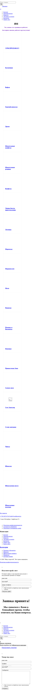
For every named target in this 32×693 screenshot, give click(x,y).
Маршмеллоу (9, 269)
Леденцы (8, 229)
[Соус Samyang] (10, 404)
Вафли (7, 87)
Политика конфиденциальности (12, 525)
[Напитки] (10, 304)
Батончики (9, 68)
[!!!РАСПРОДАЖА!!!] (10, 45)
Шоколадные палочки (9, 506)
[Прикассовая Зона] (10, 365)
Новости (5, 15)
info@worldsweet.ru (15, 516)
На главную (3, 513)
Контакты (6, 18)
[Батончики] (10, 64)
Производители (8, 13)
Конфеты (8, 189)
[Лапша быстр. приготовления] (10, 205)
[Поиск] (1, 4)
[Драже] (10, 123)
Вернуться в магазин (19, 645)
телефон (4, 663)
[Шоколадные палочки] (10, 502)
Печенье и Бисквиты (8, 328)
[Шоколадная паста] (10, 482)
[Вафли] (10, 84)
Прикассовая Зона (11, 368)
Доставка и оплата (8, 16)
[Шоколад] (10, 463)
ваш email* (5, 581)
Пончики (8, 349)
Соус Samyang (10, 407)
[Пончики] (10, 345)
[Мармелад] (10, 246)
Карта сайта (6, 544)
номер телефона (6, 585)
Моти (7, 288)
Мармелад (8, 249)
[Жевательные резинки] (10, 164)
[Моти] (10, 285)
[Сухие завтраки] (10, 424)
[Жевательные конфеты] (10, 143)
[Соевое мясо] (10, 384)
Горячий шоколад (11, 107)
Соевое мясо (9, 388)
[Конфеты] (10, 185)
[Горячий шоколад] (10, 103)
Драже (7, 126)
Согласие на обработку (10, 526)
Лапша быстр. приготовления (10, 209)
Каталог (5, 12)
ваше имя (4, 578)
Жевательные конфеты (10, 147)
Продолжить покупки (9, 648)
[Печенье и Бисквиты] (10, 324)
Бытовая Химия (8, 556)
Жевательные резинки (10, 168)
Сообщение (5, 670)
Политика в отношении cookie (12, 528)
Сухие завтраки (10, 427)
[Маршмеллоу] (10, 265)
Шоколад (8, 466)
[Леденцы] (10, 226)
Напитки (8, 308)
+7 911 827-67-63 (5, 516)
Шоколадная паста (11, 486)
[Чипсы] (10, 443)
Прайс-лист (6, 19)
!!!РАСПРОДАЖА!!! (12, 48)
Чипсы (7, 446)
